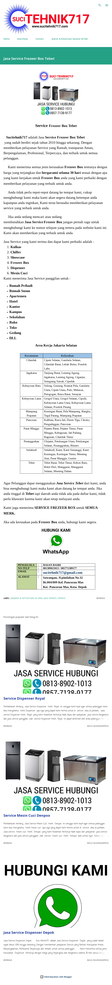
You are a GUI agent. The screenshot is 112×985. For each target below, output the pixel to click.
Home (6, 38)
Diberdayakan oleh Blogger (58, 976)
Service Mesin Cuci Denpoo (27, 815)
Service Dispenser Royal (24, 698)
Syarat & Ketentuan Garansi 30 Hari (69, 38)
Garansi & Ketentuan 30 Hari (26, 598)
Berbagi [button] (101, 598)
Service (61, 598)
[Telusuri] (100, 5)
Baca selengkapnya (97, 726)
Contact (39, 38)
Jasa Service (50, 598)
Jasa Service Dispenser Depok (29, 932)
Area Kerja (22, 38)
